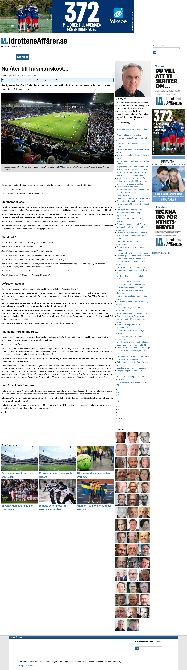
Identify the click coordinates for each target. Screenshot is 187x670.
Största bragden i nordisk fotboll (130, 287)
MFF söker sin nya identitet (128, 282)
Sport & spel (38, 56)
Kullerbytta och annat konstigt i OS (132, 313)
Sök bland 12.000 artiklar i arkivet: (164, 46)
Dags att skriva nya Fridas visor (130, 316)
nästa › (121, 418)
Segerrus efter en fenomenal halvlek (132, 167)
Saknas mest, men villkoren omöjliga (132, 233)
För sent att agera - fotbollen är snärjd (133, 348)
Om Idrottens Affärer (88, 56)
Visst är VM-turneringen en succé (131, 172)
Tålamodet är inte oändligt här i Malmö (133, 356)
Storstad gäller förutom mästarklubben (133, 256)
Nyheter (9, 56)
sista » (121, 421)
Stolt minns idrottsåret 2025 (129, 359)
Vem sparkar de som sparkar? (130, 210)
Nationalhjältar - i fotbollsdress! (130, 175)
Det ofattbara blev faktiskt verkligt (131, 259)
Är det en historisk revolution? (130, 135)
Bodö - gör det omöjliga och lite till (131, 345)
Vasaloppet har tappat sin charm (131, 284)
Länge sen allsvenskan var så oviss (132, 267)
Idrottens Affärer (34, 41)
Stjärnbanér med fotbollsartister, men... (133, 190)
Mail (5, 46)
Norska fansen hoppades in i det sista (133, 169)
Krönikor (22, 56)
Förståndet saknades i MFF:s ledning (133, 224)
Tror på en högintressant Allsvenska (132, 253)
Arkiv (70, 56)
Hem (12, 637)
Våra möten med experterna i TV (131, 178)
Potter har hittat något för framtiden (132, 181)
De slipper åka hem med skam (130, 187)
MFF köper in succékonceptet (130, 184)
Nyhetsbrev (56, 56)
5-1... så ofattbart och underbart (130, 201)
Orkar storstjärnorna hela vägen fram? (133, 198)
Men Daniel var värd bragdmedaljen (132, 342)
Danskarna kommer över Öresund (131, 368)
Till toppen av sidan (26, 666)
